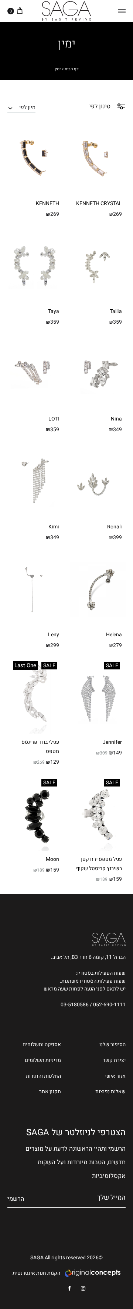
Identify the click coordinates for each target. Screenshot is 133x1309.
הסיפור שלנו (112, 1044)
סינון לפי (100, 106)
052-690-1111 (109, 1005)
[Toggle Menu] (122, 11)
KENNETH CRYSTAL (99, 203)
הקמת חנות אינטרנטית (36, 1273)
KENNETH (47, 203)
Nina (116, 419)
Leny (53, 634)
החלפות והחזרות (43, 1076)
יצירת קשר (114, 1060)
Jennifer (112, 742)
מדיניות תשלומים (43, 1060)
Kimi (53, 527)
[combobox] (21, 107)
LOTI (53, 419)
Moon (52, 859)
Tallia (116, 311)
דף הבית (72, 69)
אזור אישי (115, 1076)
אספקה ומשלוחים (42, 1044)
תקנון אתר (50, 1091)
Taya (53, 311)
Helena (114, 634)
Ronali (114, 527)
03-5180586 (75, 1005)
